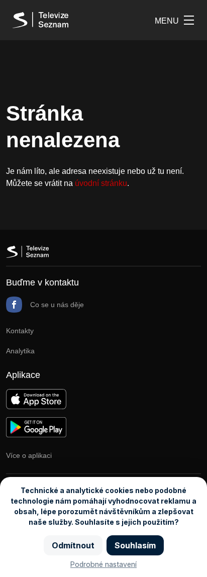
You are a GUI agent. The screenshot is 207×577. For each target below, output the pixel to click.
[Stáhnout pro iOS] (36, 406)
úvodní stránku (101, 183)
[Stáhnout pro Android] (36, 434)
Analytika (20, 351)
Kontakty (20, 331)
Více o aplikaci (29, 455)
